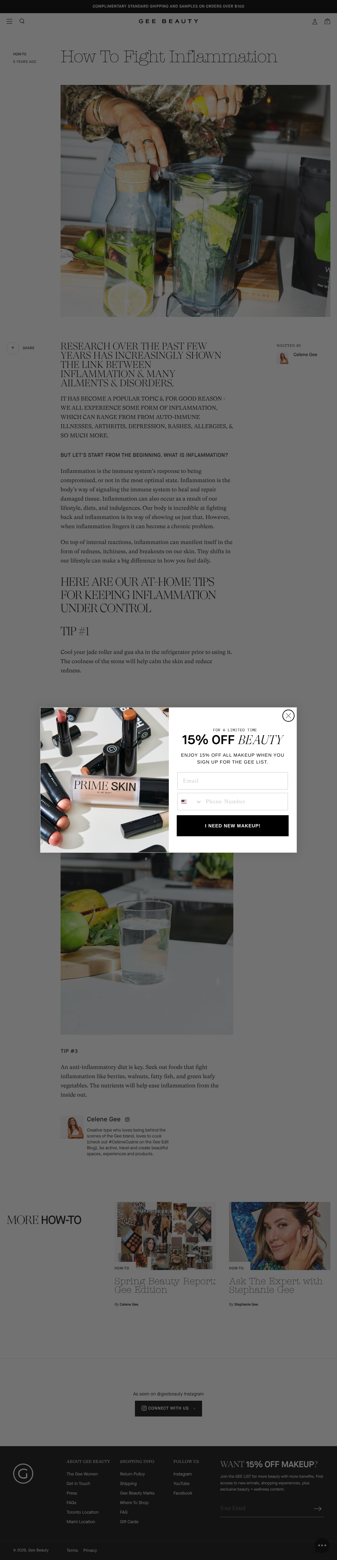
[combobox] (190, 801)
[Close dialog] (288, 715)
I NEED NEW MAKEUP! (233, 825)
